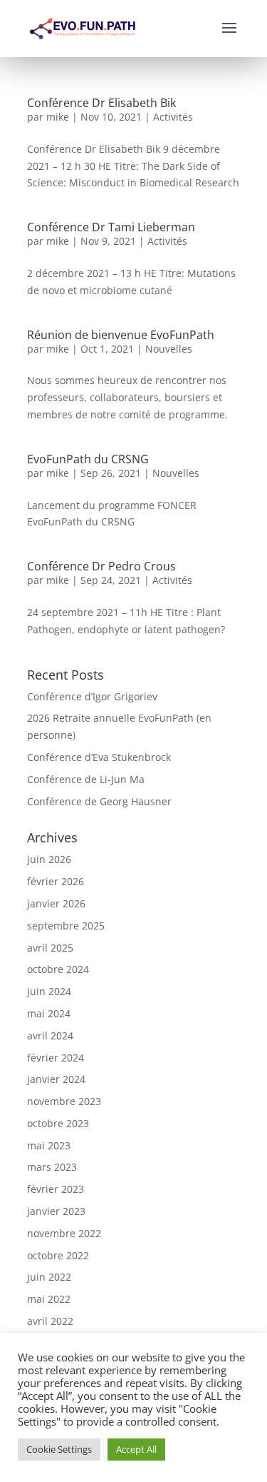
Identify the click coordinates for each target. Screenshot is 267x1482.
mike (57, 116)
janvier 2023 (56, 1211)
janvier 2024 (56, 1079)
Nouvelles (168, 349)
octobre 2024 (58, 969)
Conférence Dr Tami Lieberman (111, 227)
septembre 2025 (66, 925)
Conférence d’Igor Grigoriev (92, 696)
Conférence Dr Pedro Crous (101, 566)
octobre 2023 (58, 1123)
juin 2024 (49, 991)
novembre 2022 (64, 1233)
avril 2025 (50, 947)
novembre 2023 (64, 1101)
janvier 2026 (56, 903)
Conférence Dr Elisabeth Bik (101, 103)
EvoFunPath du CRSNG (88, 459)
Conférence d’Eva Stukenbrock (99, 757)
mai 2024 (48, 1013)
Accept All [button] (136, 1449)
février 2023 (55, 1189)
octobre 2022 (58, 1255)
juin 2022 (49, 1277)
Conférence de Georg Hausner (99, 801)
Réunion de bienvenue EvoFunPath (120, 335)
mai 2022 (48, 1299)
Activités (173, 116)
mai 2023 (48, 1145)
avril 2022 (50, 1321)
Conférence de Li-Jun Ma (86, 779)
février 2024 (55, 1057)
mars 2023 (52, 1167)
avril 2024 (50, 1035)
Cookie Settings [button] (59, 1449)
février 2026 (55, 881)
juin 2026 (49, 859)
